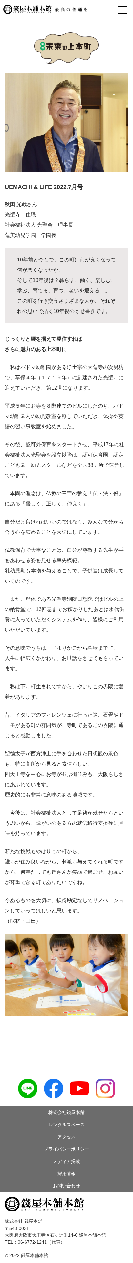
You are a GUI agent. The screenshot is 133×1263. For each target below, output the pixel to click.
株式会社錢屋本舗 (66, 1112)
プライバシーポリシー (66, 1149)
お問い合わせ (66, 1185)
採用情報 (66, 1173)
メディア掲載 (66, 1161)
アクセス (66, 1136)
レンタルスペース (66, 1124)
